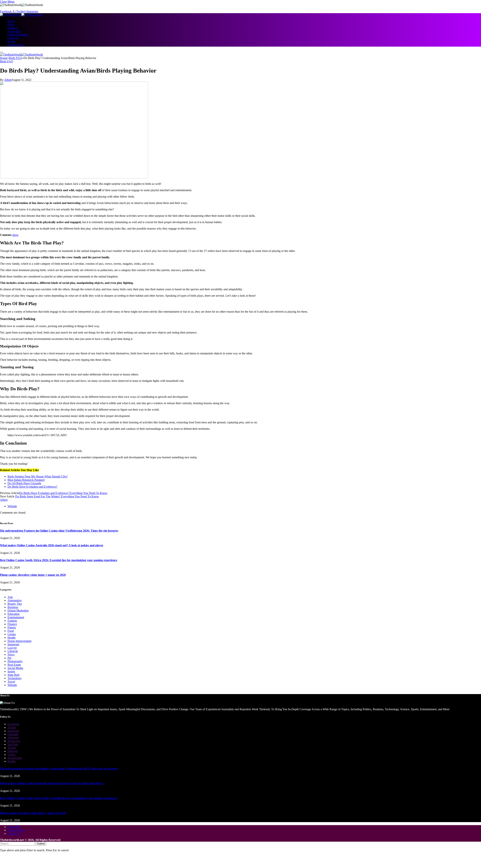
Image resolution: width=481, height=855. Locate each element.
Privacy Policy (16, 830)
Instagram (13, 644)
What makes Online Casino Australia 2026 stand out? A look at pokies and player (51, 545)
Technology (15, 31)
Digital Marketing (18, 34)
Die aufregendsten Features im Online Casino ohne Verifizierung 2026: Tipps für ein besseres (59, 530)
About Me (14, 826)
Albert (8, 79)
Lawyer (12, 647)
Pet (9, 657)
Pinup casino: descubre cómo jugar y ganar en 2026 (33, 574)
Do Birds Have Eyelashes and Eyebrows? (32, 486)
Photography (15, 661)
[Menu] (1, 52)
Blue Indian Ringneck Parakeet (26, 479)
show (15, 234)
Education (14, 613)
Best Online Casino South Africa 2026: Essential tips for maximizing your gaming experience (58, 560)
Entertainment (16, 44)
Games (12, 634)
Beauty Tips (15, 603)
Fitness (12, 627)
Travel (11, 681)
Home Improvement (19, 641)
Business (13, 28)
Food (11, 630)
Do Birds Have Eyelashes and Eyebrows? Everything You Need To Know (63, 493)
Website (12, 685)
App (10, 597)
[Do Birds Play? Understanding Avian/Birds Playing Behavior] (74, 177)
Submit (41, 843)
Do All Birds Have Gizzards (24, 483)
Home (11, 21)
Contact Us (14, 833)
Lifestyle (13, 38)
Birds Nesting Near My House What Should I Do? (38, 476)
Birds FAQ (6, 61)
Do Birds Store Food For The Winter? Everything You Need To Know (57, 496)
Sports (11, 671)
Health (11, 41)
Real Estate (14, 664)
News (11, 24)
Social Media (15, 668)
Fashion (12, 620)
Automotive (15, 600)
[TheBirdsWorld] (21, 14)
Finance (12, 624)
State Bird (13, 674)
